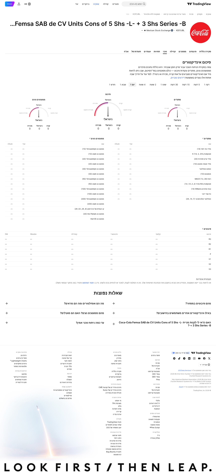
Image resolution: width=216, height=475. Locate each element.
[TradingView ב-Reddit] (174, 358)
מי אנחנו (118, 400)
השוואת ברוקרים (115, 377)
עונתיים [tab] (147, 51)
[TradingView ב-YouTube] (199, 358)
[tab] (206, 84)
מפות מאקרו (155, 425)
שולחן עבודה (155, 438)
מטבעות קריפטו (154, 371)
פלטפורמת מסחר (20, 366)
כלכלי (158, 400)
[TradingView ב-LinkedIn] (189, 358)
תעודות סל (156, 366)
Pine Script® (155, 427)
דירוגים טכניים (178, 77)
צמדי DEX (156, 377)
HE (25, 4)
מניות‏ (158, 363)
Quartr (181, 387)
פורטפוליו (156, 416)
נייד (158, 435)
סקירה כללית (116, 371)
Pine (158, 379)
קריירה (118, 411)
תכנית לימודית (21, 382)
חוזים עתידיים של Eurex (112, 390)
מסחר (69, 377)
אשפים (69, 393)
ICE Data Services (184, 370)
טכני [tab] (165, 51)
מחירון (118, 358)
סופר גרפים (155, 355)
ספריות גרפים (21, 358)
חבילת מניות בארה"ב (113, 393)
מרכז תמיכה (116, 409)
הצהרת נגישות (115, 446)
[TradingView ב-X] (209, 358)
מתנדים (207, 138)
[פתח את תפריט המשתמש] (18, 3)
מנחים (69, 369)
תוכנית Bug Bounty (113, 452)
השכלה (69, 379)
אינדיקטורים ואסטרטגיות (62, 390)
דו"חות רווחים (154, 403)
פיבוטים (207, 229)
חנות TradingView (114, 422)
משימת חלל (116, 403)
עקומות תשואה (154, 419)
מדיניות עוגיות (116, 443)
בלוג (119, 406)
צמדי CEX (156, 374)
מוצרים (115, 4)
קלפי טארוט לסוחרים (113, 425)
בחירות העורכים (66, 382)
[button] (111, 3)
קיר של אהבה (67, 358)
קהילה (105, 4)
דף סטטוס (117, 454)
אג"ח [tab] (126, 51)
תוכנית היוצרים (66, 363)
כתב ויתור (117, 438)
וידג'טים (24, 355)
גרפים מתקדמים (20, 363)
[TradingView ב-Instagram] (194, 358)
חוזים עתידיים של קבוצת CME (110, 387)
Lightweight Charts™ (18, 361)
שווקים (96, 4)
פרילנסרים (68, 395)
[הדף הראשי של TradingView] (199, 4)
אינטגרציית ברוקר (20, 377)
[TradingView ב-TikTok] (179, 358)
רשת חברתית (67, 355)
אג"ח (158, 368)
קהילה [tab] (173, 51)
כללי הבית (68, 366)
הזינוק (119, 379)
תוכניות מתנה (116, 363)
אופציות (157, 422)
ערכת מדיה (117, 414)
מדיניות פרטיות (115, 441)
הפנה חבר (68, 361)
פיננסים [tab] (192, 51)
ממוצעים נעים (97, 138)
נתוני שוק (117, 361)
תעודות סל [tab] (136, 51)
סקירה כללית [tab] (205, 51)
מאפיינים (117, 355)
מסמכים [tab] (182, 51)
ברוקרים (85, 4)
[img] (145, 30)
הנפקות (157, 409)
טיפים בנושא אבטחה (113, 449)
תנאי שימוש (116, 435)
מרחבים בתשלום (65, 398)
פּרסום (24, 374)
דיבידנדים (156, 406)
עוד (76, 4)
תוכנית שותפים (21, 379)
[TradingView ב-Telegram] (184, 358)
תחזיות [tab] (157, 51)
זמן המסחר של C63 (113, 427)
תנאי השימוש (88, 282)
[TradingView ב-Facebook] (204, 358)
